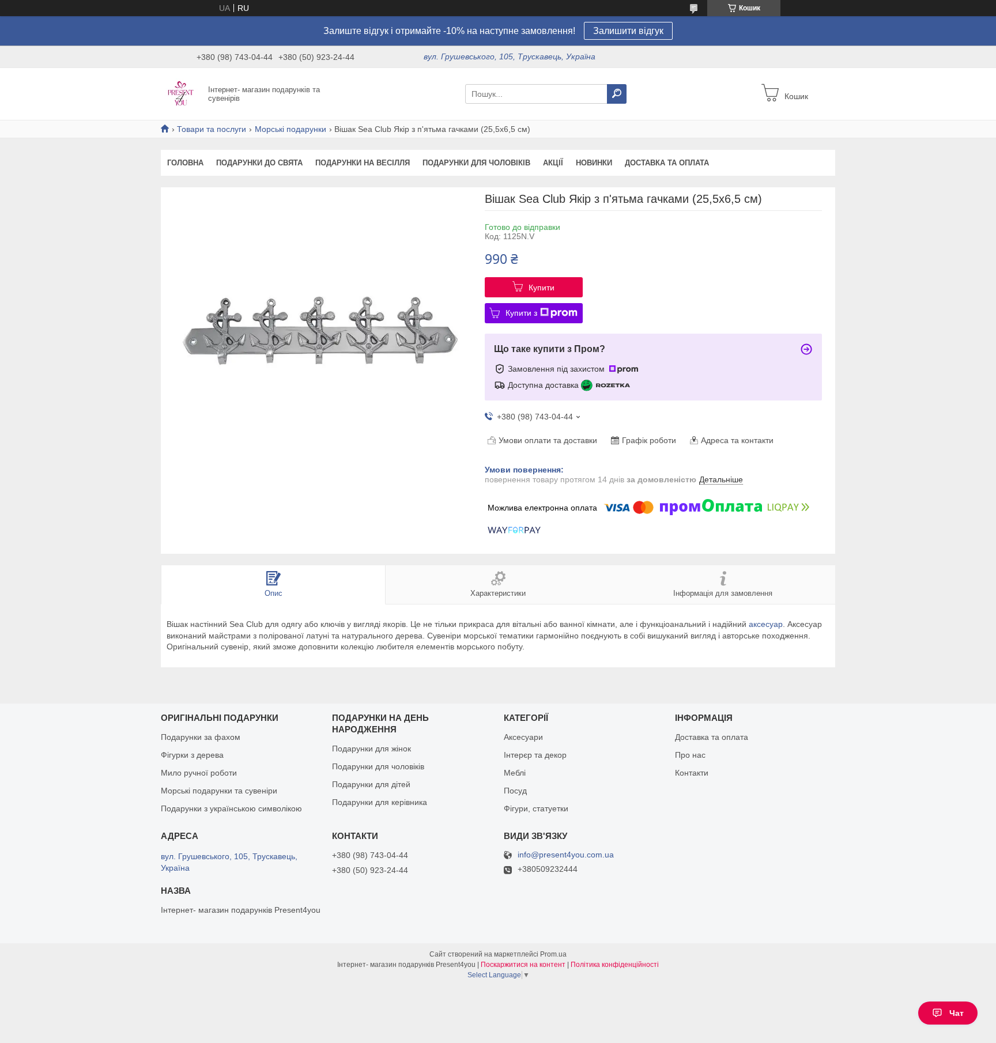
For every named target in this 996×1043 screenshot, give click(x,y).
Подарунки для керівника (379, 802)
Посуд (515, 790)
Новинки (594, 162)
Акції (553, 162)
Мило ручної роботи (199, 772)
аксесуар (766, 624)
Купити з (521, 313)
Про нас (690, 754)
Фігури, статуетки (536, 808)
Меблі (515, 772)
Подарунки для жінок (371, 748)
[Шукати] (617, 94)
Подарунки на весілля (362, 162)
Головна (185, 162)
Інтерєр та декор (535, 754)
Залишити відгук (628, 31)
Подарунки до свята (259, 162)
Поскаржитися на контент (523, 965)
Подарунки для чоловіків (476, 162)
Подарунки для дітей (371, 784)
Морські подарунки (290, 129)
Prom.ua (553, 954)
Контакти (691, 772)
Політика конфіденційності (615, 965)
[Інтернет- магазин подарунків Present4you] (181, 93)
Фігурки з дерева (192, 754)
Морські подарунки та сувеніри (219, 790)
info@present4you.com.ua (566, 855)
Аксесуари (523, 737)
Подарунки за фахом (200, 737)
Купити (541, 287)
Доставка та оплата (667, 162)
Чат (956, 1013)
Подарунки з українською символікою (231, 808)
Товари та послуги (211, 129)
